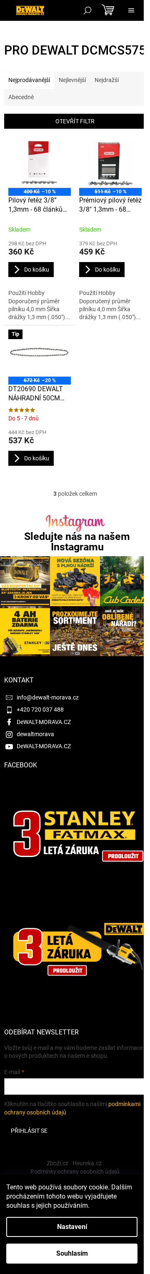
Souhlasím (72, 1253)
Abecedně (21, 97)
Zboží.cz (57, 1163)
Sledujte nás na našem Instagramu (77, 541)
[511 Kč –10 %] (110, 164)
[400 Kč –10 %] (39, 164)
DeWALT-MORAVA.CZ (44, 722)
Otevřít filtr (75, 121)
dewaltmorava (35, 734)
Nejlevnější (72, 80)
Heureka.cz (87, 1163)
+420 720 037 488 (40, 709)
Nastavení (72, 1227)
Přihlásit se (29, 1130)
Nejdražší (107, 80)
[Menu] (131, 10)
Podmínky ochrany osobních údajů (75, 1171)
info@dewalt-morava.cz (48, 697)
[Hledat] (87, 10)
